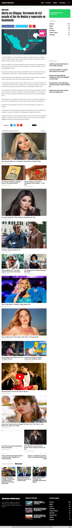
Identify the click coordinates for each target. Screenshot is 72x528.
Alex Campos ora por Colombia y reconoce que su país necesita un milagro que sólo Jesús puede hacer (8, 480)
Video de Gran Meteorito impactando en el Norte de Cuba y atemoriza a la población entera (12, 457)
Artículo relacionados (7, 464)
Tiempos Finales (53, 32)
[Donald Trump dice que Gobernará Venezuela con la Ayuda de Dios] (24, 471)
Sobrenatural (53, 515)
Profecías (52, 35)
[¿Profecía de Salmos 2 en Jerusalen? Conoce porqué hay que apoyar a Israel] (28, 517)
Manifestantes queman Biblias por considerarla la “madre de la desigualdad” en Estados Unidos (59, 77)
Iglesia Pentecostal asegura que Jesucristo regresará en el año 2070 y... (40, 509)
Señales (51, 517)
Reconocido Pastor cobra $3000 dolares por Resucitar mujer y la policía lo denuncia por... (59, 84)
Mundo (55, 3)
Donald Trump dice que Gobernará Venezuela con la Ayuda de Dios (24, 479)
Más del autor (18, 464)
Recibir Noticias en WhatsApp (56, 13)
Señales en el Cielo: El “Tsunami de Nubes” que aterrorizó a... (39, 503)
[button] (68, 3)
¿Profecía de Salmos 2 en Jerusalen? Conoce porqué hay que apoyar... (40, 516)
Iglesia (51, 28)
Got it (55, 527)
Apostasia (62, 3)
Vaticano (51, 519)
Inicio (42, 3)
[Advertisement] (59, 48)
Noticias (48, 3)
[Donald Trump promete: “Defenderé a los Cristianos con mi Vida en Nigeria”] (40, 471)
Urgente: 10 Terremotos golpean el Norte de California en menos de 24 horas (37, 457)
